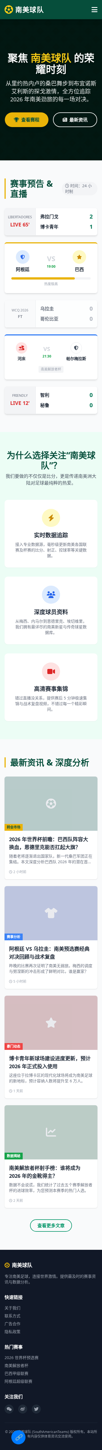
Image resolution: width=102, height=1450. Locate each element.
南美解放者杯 (16, 1365)
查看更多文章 (51, 1225)
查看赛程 (30, 120)
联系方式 (12, 1315)
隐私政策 (12, 1331)
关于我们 (12, 1308)
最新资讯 (78, 120)
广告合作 (12, 1323)
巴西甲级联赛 (16, 1373)
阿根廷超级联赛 (18, 1381)
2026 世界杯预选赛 (22, 1357)
